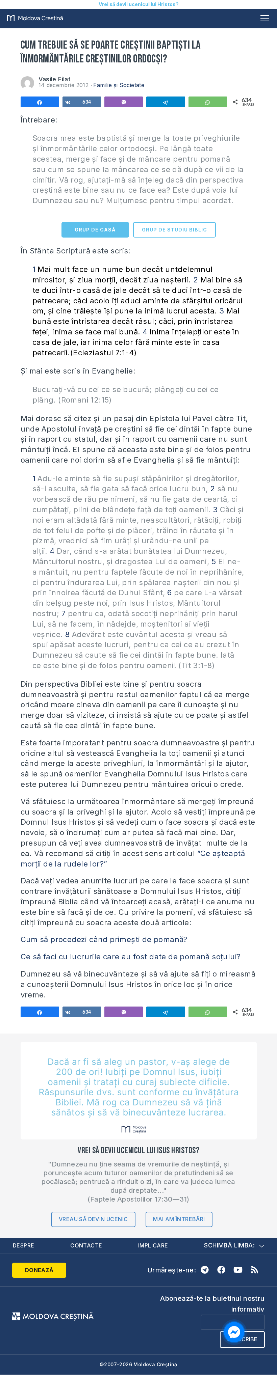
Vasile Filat (55, 79)
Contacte (86, 1245)
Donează (39, 1270)
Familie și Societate (118, 85)
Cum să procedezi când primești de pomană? (104, 939)
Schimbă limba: (229, 1245)
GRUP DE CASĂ (95, 229)
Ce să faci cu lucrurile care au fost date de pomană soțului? (131, 956)
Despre (23, 1245)
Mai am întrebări (179, 1219)
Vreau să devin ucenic (93, 1219)
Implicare (153, 1245)
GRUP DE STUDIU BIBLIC (174, 229)
